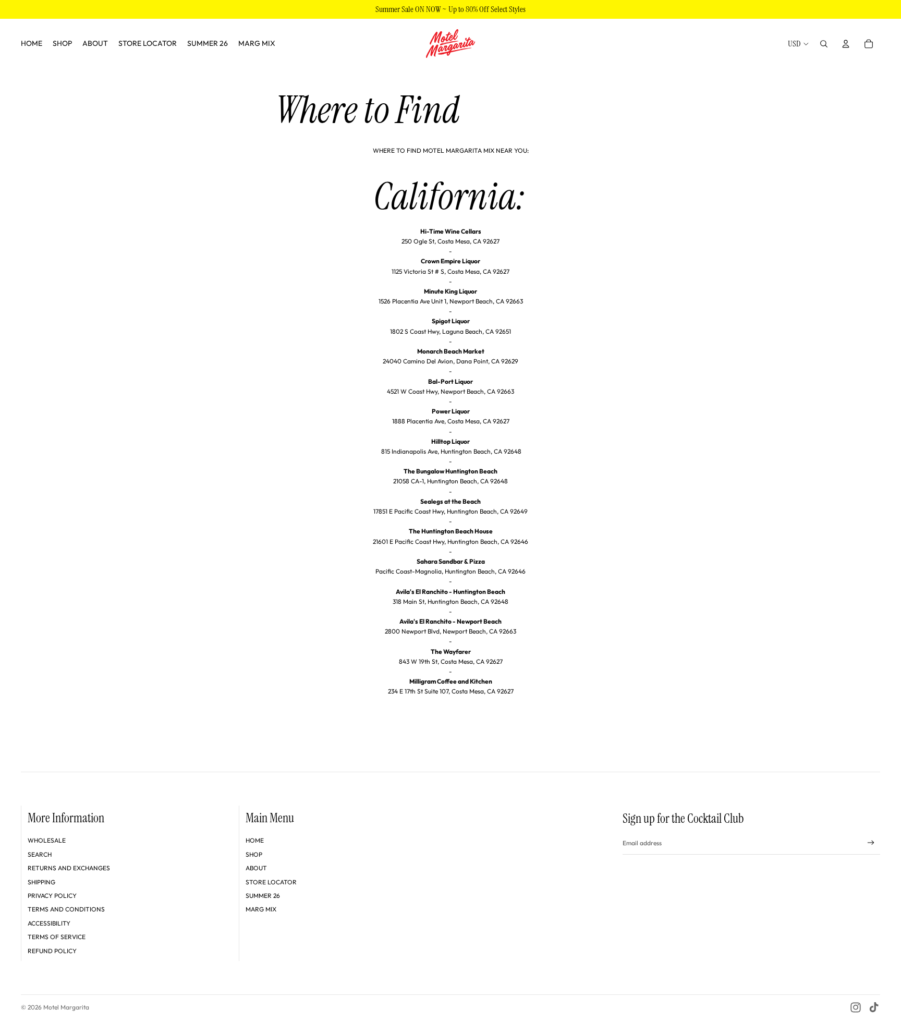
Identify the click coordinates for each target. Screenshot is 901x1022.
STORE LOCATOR (271, 882)
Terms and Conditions (66, 909)
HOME (255, 840)
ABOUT (256, 868)
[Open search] (823, 43)
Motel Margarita (66, 1007)
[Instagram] (855, 1007)
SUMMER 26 (263, 895)
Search (40, 854)
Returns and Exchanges (69, 868)
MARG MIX (261, 909)
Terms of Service (57, 937)
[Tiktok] (874, 1007)
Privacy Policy (52, 895)
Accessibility (49, 923)
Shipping (41, 882)
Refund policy (52, 951)
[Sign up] (871, 843)
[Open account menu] (845, 43)
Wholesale (47, 840)
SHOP (254, 854)
